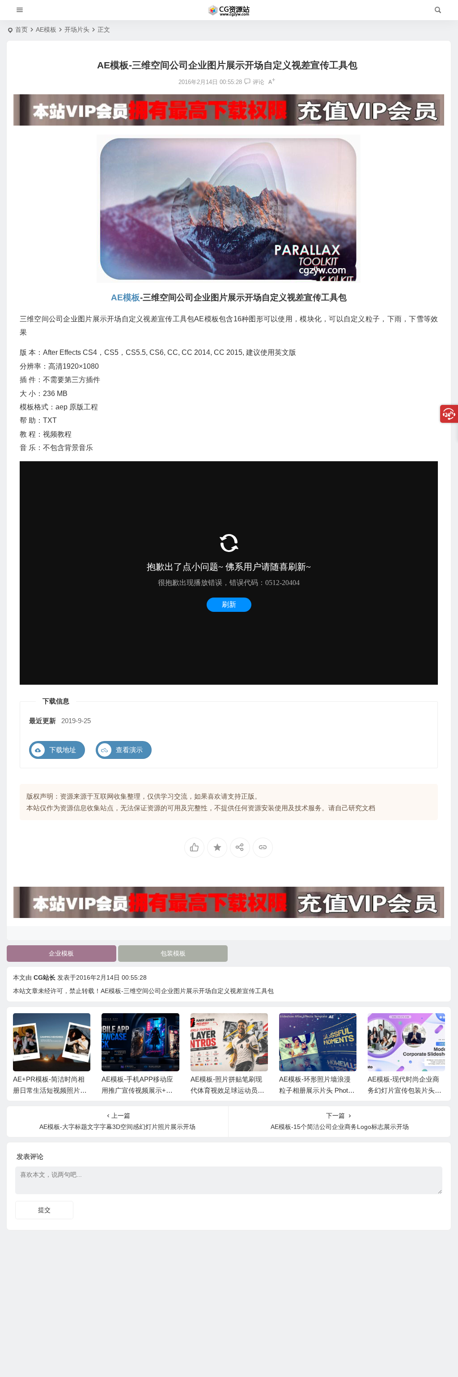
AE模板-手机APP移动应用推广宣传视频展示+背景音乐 (137, 1090)
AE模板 (46, 29)
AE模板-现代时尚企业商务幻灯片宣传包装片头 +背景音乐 (403, 1090)
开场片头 (76, 29)
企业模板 (61, 953)
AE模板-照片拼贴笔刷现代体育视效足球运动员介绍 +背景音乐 (227, 1090)
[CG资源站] (229, 10)
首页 (21, 29)
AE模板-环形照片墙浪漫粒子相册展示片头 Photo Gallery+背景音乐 (315, 1090)
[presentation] (392, 1027)
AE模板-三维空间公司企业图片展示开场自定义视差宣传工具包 (187, 990)
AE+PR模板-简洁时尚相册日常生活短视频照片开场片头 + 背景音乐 (50, 1090)
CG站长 (44, 977)
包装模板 (173, 953)
